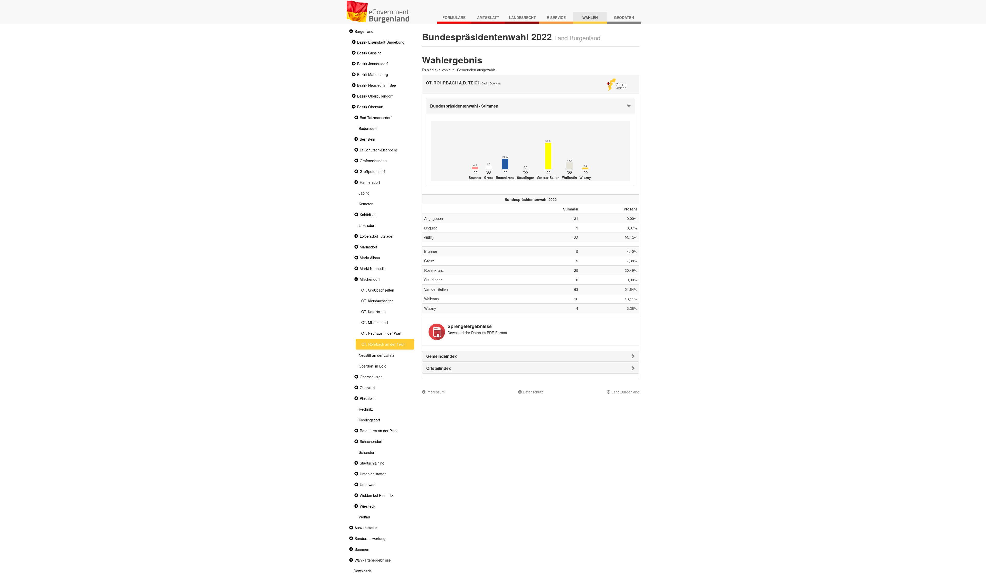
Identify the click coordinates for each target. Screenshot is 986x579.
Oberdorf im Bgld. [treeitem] (373, 366)
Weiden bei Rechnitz (376, 495)
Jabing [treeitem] (364, 193)
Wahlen (590, 17)
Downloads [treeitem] (363, 570)
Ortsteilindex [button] (438, 368)
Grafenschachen (373, 160)
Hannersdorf (370, 182)
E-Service (556, 17)
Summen (362, 549)
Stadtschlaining (372, 463)
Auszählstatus (366, 527)
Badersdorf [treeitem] (368, 128)
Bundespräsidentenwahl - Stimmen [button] (464, 106)
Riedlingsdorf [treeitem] (369, 419)
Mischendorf (370, 279)
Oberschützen (371, 376)
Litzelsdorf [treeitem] (367, 225)
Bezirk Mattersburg (372, 74)
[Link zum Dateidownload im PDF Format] (437, 332)
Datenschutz (532, 391)
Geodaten (624, 17)
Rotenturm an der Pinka (379, 430)
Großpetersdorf (372, 171)
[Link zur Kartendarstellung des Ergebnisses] (617, 83)
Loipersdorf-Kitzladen (377, 236)
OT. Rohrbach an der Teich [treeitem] (383, 344)
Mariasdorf (368, 246)
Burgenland (364, 31)
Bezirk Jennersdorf (372, 63)
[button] (350, 31)
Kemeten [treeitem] (366, 203)
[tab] (530, 106)
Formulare (454, 17)
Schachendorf (371, 441)
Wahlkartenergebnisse (373, 560)
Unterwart (368, 484)
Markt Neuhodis (372, 268)
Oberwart (367, 387)
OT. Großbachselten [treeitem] (377, 290)
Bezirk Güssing (369, 52)
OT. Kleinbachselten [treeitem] (377, 300)
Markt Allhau (370, 257)
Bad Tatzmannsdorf (376, 117)
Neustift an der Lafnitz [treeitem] (376, 355)
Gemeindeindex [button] (441, 356)
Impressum (435, 391)
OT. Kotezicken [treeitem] (373, 311)
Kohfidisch (368, 214)
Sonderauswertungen (372, 538)
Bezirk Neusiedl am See (376, 85)
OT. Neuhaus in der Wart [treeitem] (381, 333)
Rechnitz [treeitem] (366, 409)
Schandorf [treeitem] (367, 452)
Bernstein (367, 139)
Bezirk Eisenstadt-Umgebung (380, 42)
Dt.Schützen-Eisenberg (378, 149)
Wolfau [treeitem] (364, 516)
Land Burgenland (624, 391)
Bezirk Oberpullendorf (375, 96)
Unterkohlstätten (373, 473)
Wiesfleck (367, 506)
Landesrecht (522, 17)
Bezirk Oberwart (370, 106)
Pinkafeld (367, 398)
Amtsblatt (488, 17)
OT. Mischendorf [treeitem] (374, 322)
